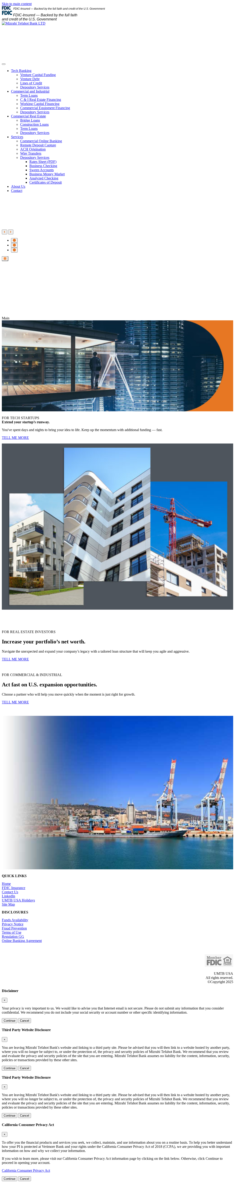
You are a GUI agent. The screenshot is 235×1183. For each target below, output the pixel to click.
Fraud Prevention (14, 928)
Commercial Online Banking (41, 141)
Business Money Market (47, 174)
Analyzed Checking (43, 178)
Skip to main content (17, 4)
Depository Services (34, 87)
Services (17, 137)
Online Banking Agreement (22, 941)
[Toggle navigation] (4, 64)
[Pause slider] (5, 258)
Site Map (8, 904)
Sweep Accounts (41, 170)
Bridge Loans (30, 120)
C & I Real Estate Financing (40, 100)
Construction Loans (34, 124)
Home (6, 884)
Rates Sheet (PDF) (42, 162)
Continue (9, 1020)
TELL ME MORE (15, 438)
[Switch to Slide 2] (14, 245)
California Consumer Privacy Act (26, 1170)
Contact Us (10, 892)
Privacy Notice (12, 924)
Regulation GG (13, 936)
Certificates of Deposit (45, 182)
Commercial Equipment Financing (45, 108)
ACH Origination (33, 149)
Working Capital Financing (39, 104)
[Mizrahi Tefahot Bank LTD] (23, 23)
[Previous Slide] (4, 232)
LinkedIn (8, 896)
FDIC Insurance (13, 888)
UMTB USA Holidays (18, 900)
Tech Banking (21, 71)
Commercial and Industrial (30, 91)
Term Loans (29, 95)
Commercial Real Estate (28, 116)
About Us (18, 186)
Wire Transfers (30, 153)
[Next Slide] (10, 232)
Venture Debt (29, 79)
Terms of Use (11, 932)
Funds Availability (15, 920)
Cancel (24, 1020)
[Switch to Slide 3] (14, 250)
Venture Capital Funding (38, 75)
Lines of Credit (31, 83)
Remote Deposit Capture (38, 145)
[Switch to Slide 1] (14, 240)
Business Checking (43, 166)
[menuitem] (122, 79)
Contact (16, 191)
